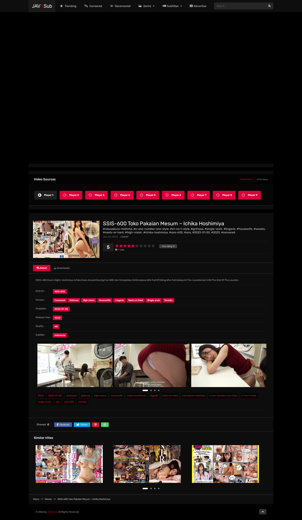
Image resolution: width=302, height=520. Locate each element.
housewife (117, 395)
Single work (153, 300)
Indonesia (60, 335)
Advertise (200, 6)
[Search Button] (269, 5)
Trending (70, 6)
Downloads (63, 268)
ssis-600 (69, 402)
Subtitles (173, 6)
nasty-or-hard (170, 395)
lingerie (154, 395)
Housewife (105, 300)
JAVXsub (52, 512)
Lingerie (119, 300)
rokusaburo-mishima (193, 395)
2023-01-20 (55, 395)
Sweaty (168, 300)
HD (56, 326)
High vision (89, 300)
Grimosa (74, 300)
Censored (95, 6)
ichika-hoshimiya (136, 395)
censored (71, 395)
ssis (57, 402)
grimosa (85, 395)
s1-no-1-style (249, 395)
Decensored (122, 6)
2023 (57, 317)
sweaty (82, 402)
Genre (147, 6)
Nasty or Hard (135, 300)
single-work (44, 402)
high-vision (100, 395)
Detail (43, 268)
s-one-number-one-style (223, 395)
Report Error (246, 179)
